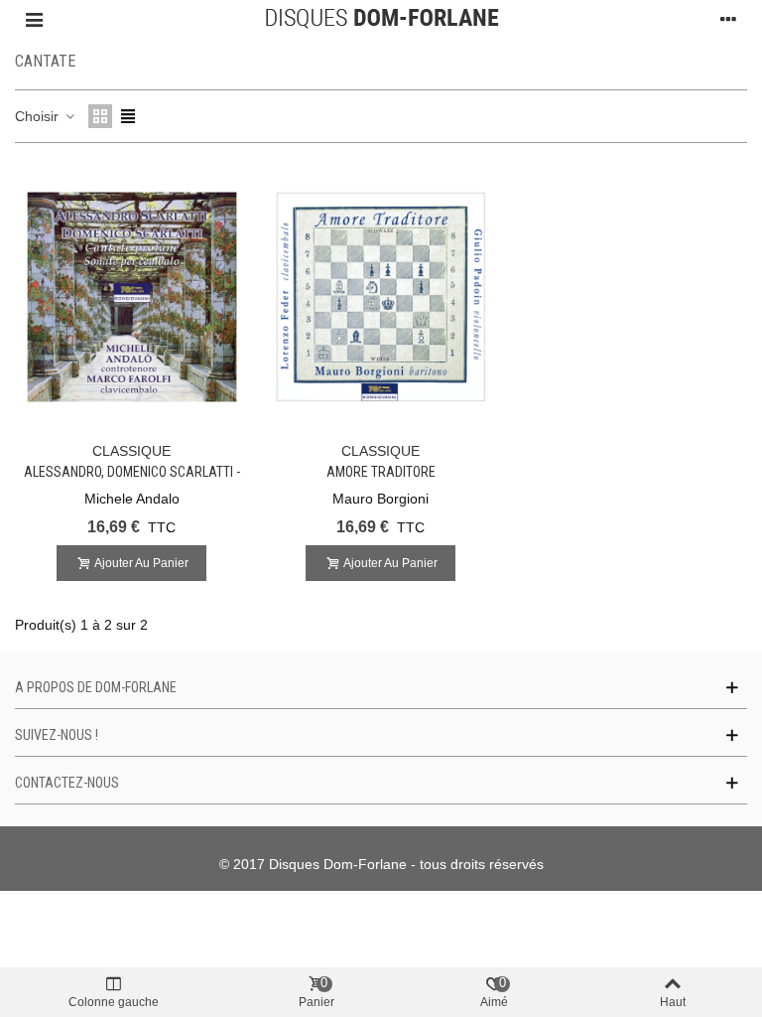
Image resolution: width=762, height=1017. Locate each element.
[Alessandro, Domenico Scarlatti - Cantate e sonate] (132, 297)
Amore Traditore (381, 472)
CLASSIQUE (131, 451)
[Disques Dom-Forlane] (381, 19)
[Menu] (34, 19)
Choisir (39, 116)
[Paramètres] (728, 19)
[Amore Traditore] (381, 297)
